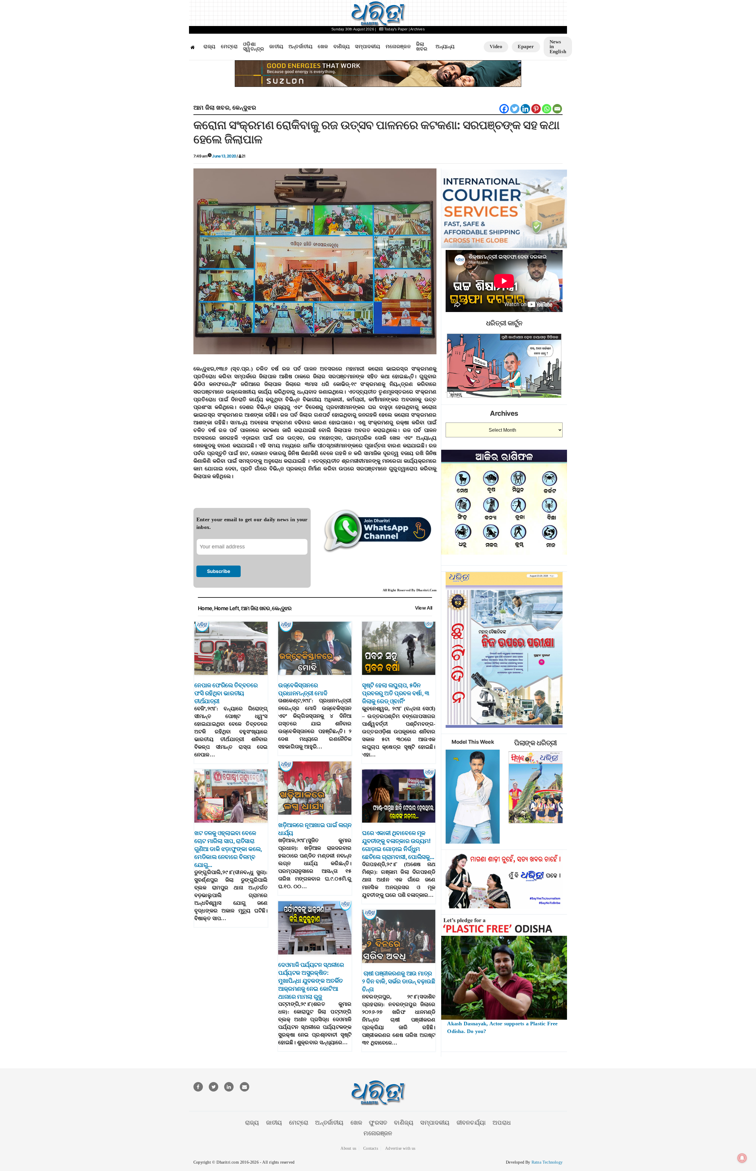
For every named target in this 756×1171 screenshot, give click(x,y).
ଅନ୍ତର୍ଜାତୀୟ (300, 46)
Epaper (526, 46)
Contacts (370, 1148)
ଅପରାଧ (502, 1122)
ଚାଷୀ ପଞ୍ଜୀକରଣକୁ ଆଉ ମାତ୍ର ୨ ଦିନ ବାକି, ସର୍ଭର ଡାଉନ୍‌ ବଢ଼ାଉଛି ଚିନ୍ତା (398, 981)
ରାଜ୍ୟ (209, 46)
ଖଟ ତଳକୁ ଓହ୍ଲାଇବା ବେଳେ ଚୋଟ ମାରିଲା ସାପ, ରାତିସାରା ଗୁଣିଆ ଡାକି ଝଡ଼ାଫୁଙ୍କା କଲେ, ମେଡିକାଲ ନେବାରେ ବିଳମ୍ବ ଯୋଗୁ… (228, 848)
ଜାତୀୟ (276, 46)
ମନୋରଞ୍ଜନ (398, 46)
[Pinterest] (536, 108)
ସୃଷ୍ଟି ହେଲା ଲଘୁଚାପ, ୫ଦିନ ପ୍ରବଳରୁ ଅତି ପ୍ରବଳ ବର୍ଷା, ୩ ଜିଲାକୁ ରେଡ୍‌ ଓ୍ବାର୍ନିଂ (395, 693)
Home (205, 608)
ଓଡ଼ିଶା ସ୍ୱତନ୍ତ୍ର (253, 47)
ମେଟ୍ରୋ (229, 46)
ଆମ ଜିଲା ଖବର (211, 107)
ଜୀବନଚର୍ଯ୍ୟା (471, 1122)
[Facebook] (504, 108)
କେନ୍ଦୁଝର (244, 107)
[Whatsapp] (546, 108)
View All (423, 608)
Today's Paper (396, 29)
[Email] (557, 108)
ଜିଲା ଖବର (422, 47)
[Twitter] (514, 108)
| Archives (417, 29)
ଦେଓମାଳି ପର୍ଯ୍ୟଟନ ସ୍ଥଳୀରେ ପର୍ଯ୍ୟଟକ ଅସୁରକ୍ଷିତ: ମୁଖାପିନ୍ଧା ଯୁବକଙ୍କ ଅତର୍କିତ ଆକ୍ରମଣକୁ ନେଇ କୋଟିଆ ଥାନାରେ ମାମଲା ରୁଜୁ (311, 980)
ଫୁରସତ (378, 1122)
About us (348, 1148)
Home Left (226, 608)
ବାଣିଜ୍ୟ (341, 46)
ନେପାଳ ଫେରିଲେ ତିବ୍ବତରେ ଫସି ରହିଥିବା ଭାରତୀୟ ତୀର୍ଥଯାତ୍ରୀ (226, 693)
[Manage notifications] (742, 1158)
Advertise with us (400, 1148)
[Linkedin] (525, 108)
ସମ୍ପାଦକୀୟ (367, 46)
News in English (558, 46)
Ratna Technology (547, 1162)
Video (496, 46)
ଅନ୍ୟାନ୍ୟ (445, 46)
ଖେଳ (323, 46)
